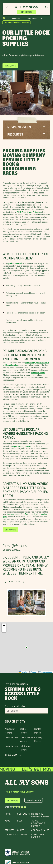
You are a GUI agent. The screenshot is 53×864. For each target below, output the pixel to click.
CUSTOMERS (23, 813)
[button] (26, 126)
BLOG (20, 820)
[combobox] (28, 711)
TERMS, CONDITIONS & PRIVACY (38, 822)
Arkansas (16, 18)
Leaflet (24, 672)
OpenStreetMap (45, 672)
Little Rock (33, 18)
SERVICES (9, 829)
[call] (46, 7)
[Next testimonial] (23, 581)
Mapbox (33, 672)
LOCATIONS (10, 834)
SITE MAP (22, 834)
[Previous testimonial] (5, 581)
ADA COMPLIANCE (40, 829)
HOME (8, 813)
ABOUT (8, 820)
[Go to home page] (3, 18)
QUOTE (20, 829)
